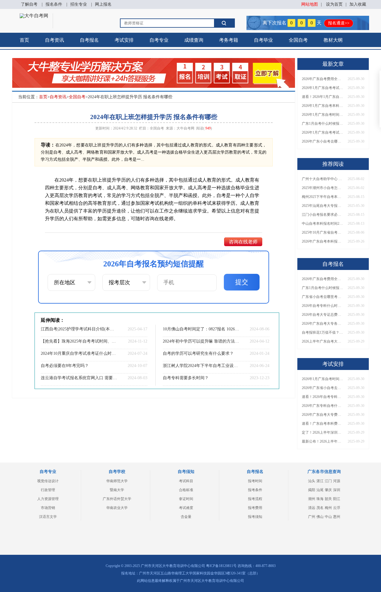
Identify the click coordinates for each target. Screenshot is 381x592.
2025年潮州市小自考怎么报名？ (322, 188)
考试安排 (124, 40)
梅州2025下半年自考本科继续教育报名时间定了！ (322, 197)
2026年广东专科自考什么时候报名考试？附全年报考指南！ (322, 406)
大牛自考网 (185, 128)
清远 (311, 508)
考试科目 (186, 481)
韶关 (328, 499)
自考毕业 (263, 40)
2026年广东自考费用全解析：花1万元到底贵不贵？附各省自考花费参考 (322, 79)
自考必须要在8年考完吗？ (65, 365)
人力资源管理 (48, 499)
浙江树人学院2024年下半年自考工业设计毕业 (201, 365)
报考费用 (255, 508)
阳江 (336, 499)
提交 (241, 282)
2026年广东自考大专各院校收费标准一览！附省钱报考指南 (322, 323)
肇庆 (328, 490)
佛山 (320, 517)
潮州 (311, 499)
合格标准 (186, 490)
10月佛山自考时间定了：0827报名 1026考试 (201, 329)
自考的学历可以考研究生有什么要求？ (198, 353)
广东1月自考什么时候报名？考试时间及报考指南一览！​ (322, 123)
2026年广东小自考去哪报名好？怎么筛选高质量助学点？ (322, 141)
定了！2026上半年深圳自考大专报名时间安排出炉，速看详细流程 (322, 432)
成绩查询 (193, 40)
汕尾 (320, 490)
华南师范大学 (117, 481)
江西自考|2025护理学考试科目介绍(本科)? (79, 329)
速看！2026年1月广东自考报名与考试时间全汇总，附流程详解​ (322, 97)
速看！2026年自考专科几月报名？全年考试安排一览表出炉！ (322, 397)
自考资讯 (54, 40)
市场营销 (48, 508)
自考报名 (89, 40)
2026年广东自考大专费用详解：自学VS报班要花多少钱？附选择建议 (322, 415)
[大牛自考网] (34, 15)
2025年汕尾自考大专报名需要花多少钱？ (322, 206)
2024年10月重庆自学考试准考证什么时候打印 (79, 353)
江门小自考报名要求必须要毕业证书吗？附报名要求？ (322, 215)
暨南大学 (117, 490)
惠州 (336, 517)
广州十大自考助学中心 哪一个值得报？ (322, 179)
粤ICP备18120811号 (221, 566)
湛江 (320, 481)
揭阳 (311, 490)
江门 (328, 481)
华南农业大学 (117, 508)
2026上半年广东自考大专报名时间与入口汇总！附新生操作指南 (322, 341)
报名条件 (54, 4)
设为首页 (334, 4)
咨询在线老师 (243, 241)
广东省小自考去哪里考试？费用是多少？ (322, 297)
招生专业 (78, 4)
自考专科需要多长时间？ (186, 378)
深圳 (336, 490)
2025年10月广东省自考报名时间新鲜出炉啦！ (322, 232)
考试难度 (186, 508)
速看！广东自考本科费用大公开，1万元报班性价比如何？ (322, 423)
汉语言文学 (48, 517)
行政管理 (48, 490)
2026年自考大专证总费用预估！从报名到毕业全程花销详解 (322, 315)
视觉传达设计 (48, 481)
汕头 (311, 481)
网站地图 (309, 4)
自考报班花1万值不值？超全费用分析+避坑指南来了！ (322, 332)
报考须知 (255, 517)
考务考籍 (228, 40)
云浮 (336, 508)
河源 (336, 481)
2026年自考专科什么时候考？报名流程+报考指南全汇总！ (322, 306)
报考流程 (255, 499)
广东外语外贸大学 (117, 499)
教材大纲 (333, 40)
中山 (328, 517)
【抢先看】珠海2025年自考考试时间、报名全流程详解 (79, 341)
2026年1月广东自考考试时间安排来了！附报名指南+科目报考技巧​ (322, 88)
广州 (311, 517)
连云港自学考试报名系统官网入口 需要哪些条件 (79, 378)
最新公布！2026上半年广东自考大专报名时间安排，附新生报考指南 (322, 441)
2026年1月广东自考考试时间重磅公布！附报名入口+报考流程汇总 (322, 132)
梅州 (328, 508)
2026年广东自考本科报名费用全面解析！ (322, 241)
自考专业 (158, 40)
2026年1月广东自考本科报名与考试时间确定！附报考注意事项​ (322, 106)
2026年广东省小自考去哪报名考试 (322, 388)
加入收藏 (357, 4)
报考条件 (255, 490)
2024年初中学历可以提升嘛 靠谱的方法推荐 (201, 341)
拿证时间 (186, 499)
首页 (24, 40)
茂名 (320, 508)
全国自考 (298, 40)
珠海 (320, 499)
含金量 (186, 517)
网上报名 (103, 4)
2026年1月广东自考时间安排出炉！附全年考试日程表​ (322, 115)
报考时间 (255, 481)
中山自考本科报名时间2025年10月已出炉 (322, 223)
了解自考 (29, 4)
